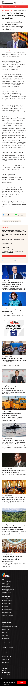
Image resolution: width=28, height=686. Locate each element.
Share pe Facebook (7, 215)
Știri (11, 10)
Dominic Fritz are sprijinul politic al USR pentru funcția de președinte (14, 464)
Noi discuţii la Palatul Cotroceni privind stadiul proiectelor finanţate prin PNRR (14, 491)
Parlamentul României (5, 659)
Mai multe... (5, 255)
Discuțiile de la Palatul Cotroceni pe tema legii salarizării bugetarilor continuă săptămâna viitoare (14, 231)
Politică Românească (5, 630)
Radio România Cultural (6, 584)
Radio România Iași (5, 606)
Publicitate (4, 668)
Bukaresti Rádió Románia (6, 612)
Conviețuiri (3, 624)
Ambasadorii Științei (5, 638)
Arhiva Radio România (6, 629)
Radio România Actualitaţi (6, 581)
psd (11, 221)
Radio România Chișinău (6, 590)
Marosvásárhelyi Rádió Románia (7, 615)
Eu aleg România (5, 635)
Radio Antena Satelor (5, 583)
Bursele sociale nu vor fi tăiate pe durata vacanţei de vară (14, 235)
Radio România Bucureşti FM (7, 600)
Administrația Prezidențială (6, 656)
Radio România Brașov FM (6, 598)
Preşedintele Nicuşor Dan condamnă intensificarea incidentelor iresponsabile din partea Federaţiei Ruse (14, 251)
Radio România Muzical (6, 586)
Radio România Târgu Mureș (7, 609)
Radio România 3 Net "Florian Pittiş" (8, 589)
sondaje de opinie (17, 221)
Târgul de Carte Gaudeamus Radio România (9, 626)
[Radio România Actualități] (9, 3)
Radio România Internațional (7, 587)
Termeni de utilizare (6, 672)
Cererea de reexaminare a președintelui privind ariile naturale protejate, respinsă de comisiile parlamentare (14, 521)
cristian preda (5, 221)
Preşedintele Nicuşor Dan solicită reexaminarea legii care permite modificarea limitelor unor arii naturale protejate (14, 552)
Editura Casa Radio (5, 627)
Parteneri (4, 670)
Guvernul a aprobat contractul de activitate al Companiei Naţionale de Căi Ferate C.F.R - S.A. (14, 239)
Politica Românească (5, 10)
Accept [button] (21, 682)
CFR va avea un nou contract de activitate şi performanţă (14, 247)
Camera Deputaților (5, 662)
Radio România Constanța (6, 603)
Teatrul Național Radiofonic (6, 592)
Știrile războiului (4, 632)
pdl (9, 221)
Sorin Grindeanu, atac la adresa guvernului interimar (14, 243)
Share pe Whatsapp (20, 215)
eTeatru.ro (3, 593)
